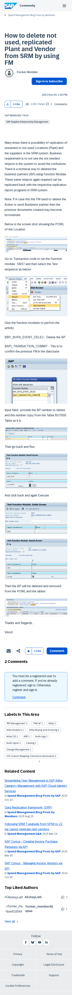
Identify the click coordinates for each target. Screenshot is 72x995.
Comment (19, 697)
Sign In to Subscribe (49, 81)
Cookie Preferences (17, 985)
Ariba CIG (11, 736)
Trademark (18, 975)
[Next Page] (39, 761)
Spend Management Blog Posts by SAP (34, 795)
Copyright (18, 964)
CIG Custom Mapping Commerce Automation (30, 756)
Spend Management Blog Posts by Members (31, 15)
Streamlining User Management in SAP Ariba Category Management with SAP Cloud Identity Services (36, 786)
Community (27, 5)
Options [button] (34, 88)
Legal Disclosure (54, 964)
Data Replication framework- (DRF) (28, 807)
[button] (8, 104)
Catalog (30, 743)
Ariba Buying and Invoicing (43, 730)
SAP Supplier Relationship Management (27, 122)
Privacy (17, 954)
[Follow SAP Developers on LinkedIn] (46, 942)
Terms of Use (54, 954)
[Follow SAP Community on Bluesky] (32, 942)
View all (10, 921)
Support (54, 975)
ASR (26, 736)
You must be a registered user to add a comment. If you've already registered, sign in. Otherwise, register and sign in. (34, 683)
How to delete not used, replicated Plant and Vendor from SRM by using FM (32, 49)
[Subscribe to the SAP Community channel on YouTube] (39, 942)
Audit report (12, 743)
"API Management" (16, 723)
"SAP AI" (37, 723)
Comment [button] (57, 651)
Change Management (17, 749)
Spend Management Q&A (24, 833)
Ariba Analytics (14, 730)
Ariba (51, 723)
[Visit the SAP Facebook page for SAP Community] (25, 942)
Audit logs (40, 736)
